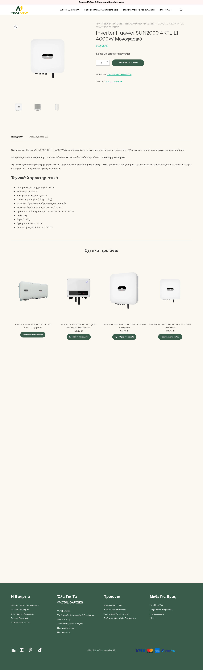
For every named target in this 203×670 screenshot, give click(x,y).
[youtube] (22, 650)
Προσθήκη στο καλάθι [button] (78, 337)
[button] (16, 27)
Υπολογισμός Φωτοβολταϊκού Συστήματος (75, 615)
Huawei (109, 81)
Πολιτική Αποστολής (20, 618)
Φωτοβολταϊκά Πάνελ (113, 605)
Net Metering (64, 619)
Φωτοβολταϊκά (63, 611)
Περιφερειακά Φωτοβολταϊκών (116, 614)
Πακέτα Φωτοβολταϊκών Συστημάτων (120, 618)
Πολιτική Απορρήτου (20, 609)
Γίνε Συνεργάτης (157, 614)
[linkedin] (13, 650)
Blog (152, 618)
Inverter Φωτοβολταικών (127, 23)
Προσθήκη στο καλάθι (128, 63)
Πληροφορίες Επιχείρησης (161, 609)
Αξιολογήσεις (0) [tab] (38, 136)
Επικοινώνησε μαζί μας (21, 622)
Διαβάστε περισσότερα (33, 334)
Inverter (118, 81)
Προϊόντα (165, 10)
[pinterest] (30, 650)
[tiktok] (40, 650)
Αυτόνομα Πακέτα (69, 10)
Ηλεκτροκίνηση (63, 632)
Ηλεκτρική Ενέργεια (65, 628)
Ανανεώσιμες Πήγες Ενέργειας (70, 623)
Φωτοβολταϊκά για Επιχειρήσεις (101, 10)
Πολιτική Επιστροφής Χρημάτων (25, 605)
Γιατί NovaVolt (156, 605)
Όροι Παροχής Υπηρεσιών (22, 614)
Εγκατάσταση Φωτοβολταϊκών (139, 10)
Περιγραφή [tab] (17, 136)
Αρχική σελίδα (103, 23)
